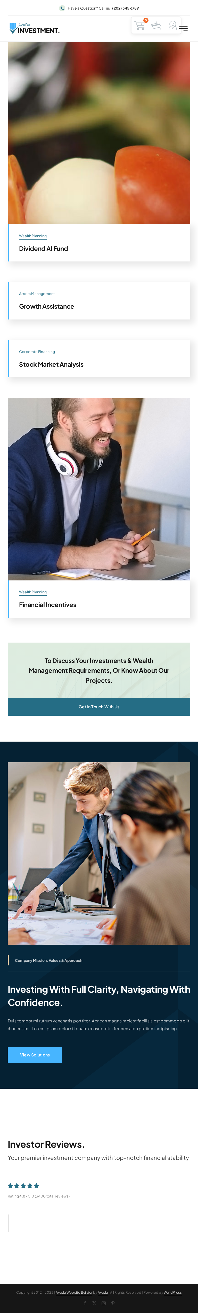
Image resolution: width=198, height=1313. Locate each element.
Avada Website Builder (74, 1292)
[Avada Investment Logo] (34, 25)
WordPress (173, 1292)
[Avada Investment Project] (99, 400)
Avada (103, 1292)
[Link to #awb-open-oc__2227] (183, 28)
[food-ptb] (99, 43)
